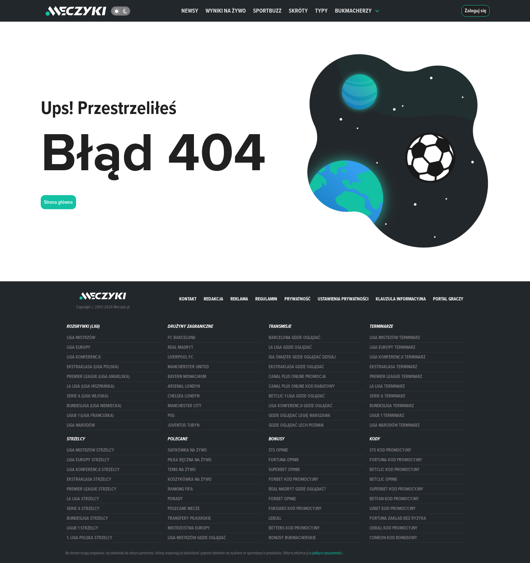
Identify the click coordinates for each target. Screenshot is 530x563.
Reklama (239, 298)
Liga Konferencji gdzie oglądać (300, 406)
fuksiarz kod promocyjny (295, 508)
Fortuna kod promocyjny (396, 460)
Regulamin (266, 298)
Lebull (275, 518)
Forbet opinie (282, 499)
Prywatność (297, 298)
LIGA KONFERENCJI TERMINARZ (397, 357)
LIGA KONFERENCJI (84, 357)
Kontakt (187, 298)
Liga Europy (78, 347)
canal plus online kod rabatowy (302, 386)
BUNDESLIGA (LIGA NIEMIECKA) (94, 406)
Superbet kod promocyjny (396, 489)
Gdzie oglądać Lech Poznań (296, 425)
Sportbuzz (267, 10)
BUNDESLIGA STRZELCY (87, 518)
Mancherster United (188, 367)
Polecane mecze (184, 508)
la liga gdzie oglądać (290, 347)
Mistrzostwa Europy (189, 528)
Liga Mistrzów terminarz (395, 337)
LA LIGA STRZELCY (83, 499)
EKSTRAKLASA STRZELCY (89, 479)
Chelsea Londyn (183, 396)
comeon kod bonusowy (393, 538)
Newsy (189, 10)
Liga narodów (81, 425)
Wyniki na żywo (226, 10)
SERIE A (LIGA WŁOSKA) (87, 396)
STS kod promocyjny (390, 450)
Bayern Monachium (187, 376)
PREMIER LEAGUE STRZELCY (91, 489)
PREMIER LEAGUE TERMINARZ (396, 376)
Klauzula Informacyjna (401, 298)
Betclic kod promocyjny (395, 469)
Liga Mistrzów (81, 337)
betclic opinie (383, 479)
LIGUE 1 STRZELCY (82, 528)
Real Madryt (180, 347)
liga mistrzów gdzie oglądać (197, 538)
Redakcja (213, 298)
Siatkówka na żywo (187, 450)
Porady (175, 499)
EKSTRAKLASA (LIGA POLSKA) (93, 367)
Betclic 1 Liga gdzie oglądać (297, 396)
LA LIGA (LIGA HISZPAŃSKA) (90, 386)
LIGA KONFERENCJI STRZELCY (93, 469)
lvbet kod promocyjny (393, 508)
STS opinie (278, 450)
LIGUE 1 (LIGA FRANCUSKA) (90, 415)
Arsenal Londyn (184, 386)
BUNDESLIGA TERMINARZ (392, 406)
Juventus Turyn (183, 425)
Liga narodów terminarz (395, 425)
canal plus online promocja (297, 376)
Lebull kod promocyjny (394, 528)
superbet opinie (284, 469)
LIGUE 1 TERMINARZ (387, 415)
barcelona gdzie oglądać (295, 337)
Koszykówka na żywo (190, 479)
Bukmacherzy (353, 10)
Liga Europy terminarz (392, 347)
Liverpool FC (180, 357)
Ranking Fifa (180, 489)
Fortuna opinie (284, 460)
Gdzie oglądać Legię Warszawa (299, 415)
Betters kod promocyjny (294, 528)
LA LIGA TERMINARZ (387, 386)
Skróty (298, 10)
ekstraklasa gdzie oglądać (296, 367)
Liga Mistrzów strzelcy (90, 450)
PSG (171, 415)
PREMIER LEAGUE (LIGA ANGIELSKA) (98, 376)
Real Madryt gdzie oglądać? (297, 489)
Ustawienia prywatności (343, 298)
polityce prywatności (327, 553)
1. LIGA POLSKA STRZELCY (89, 538)
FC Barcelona (181, 337)
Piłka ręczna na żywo (190, 460)
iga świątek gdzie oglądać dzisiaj (302, 357)
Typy (321, 10)
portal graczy (448, 298)
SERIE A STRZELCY (83, 508)
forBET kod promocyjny (293, 479)
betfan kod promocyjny (394, 499)
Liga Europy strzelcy (88, 460)
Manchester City (185, 406)
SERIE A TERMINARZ (387, 396)
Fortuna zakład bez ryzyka (398, 518)
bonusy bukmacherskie (292, 538)
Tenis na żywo (182, 469)
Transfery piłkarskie (189, 518)
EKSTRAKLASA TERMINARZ (393, 367)
